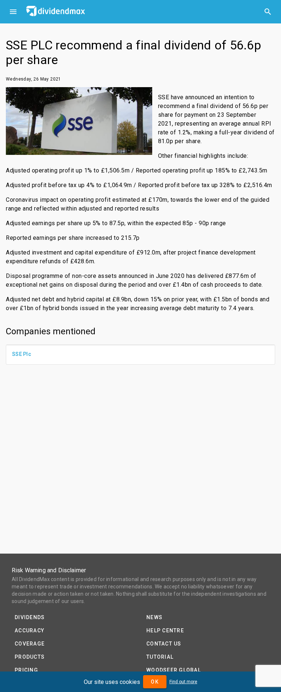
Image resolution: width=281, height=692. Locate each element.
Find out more (183, 681)
